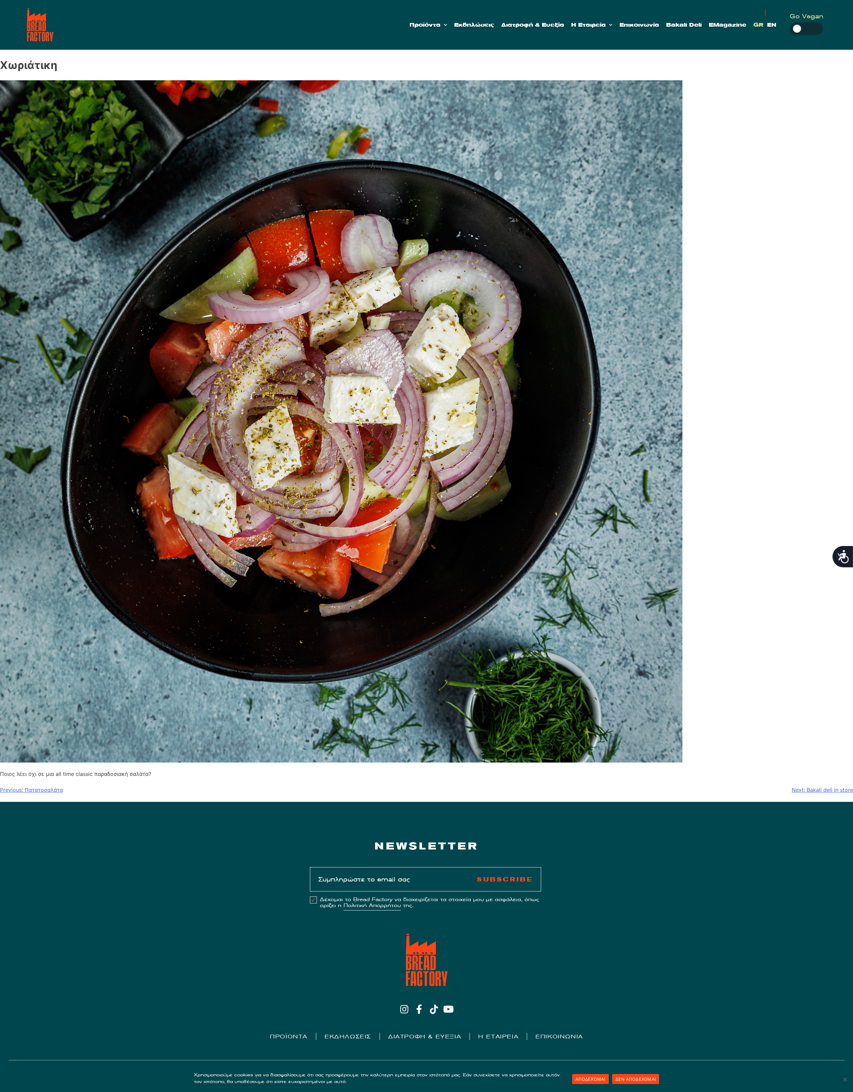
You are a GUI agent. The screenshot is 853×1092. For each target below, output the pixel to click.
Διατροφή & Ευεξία (532, 25)
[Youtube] (448, 1009)
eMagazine (727, 25)
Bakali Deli (684, 25)
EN (771, 25)
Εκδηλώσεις (474, 25)
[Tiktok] (433, 1009)
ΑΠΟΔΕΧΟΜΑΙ (590, 1079)
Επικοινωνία (639, 25)
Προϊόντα (425, 25)
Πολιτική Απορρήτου (372, 905)
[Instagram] (404, 1009)
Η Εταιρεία (588, 25)
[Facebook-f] (419, 1009)
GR (758, 25)
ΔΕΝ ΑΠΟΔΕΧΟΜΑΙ (635, 1079)
